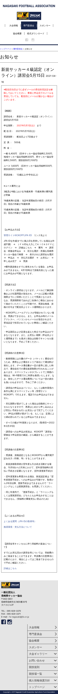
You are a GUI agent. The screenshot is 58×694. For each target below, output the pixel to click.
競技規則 (34, 667)
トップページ (5, 49)
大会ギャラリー (38, 653)
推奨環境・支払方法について (18, 527)
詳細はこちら (10, 568)
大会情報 (13, 25)
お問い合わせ (37, 660)
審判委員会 (18, 49)
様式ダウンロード (35, 33)
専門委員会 (28, 25)
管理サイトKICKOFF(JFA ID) (18, 235)
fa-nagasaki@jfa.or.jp (19, 617)
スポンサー (45, 25)
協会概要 (17, 33)
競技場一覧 (35, 673)
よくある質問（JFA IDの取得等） (20, 521)
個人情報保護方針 (39, 680)
